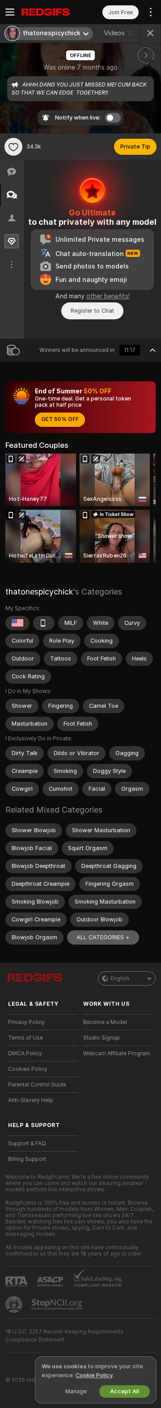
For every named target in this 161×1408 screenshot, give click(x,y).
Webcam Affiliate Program (116, 1053)
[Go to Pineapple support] (14, 1304)
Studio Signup (101, 1038)
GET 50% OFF (60, 419)
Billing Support (27, 1159)
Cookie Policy (94, 1375)
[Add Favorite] (13, 147)
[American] (17, 623)
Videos (120, 33)
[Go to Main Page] (50, 12)
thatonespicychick (39, 591)
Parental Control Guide (37, 1085)
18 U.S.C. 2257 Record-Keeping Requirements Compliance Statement (64, 1336)
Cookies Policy (27, 1069)
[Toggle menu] (10, 12)
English (119, 978)
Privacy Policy (26, 1022)
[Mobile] (44, 623)
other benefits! (108, 296)
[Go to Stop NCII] (57, 1304)
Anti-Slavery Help (30, 1100)
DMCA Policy (25, 1053)
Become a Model (105, 1022)
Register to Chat (92, 310)
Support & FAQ (27, 1143)
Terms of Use (25, 1038)
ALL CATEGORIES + (103, 937)
